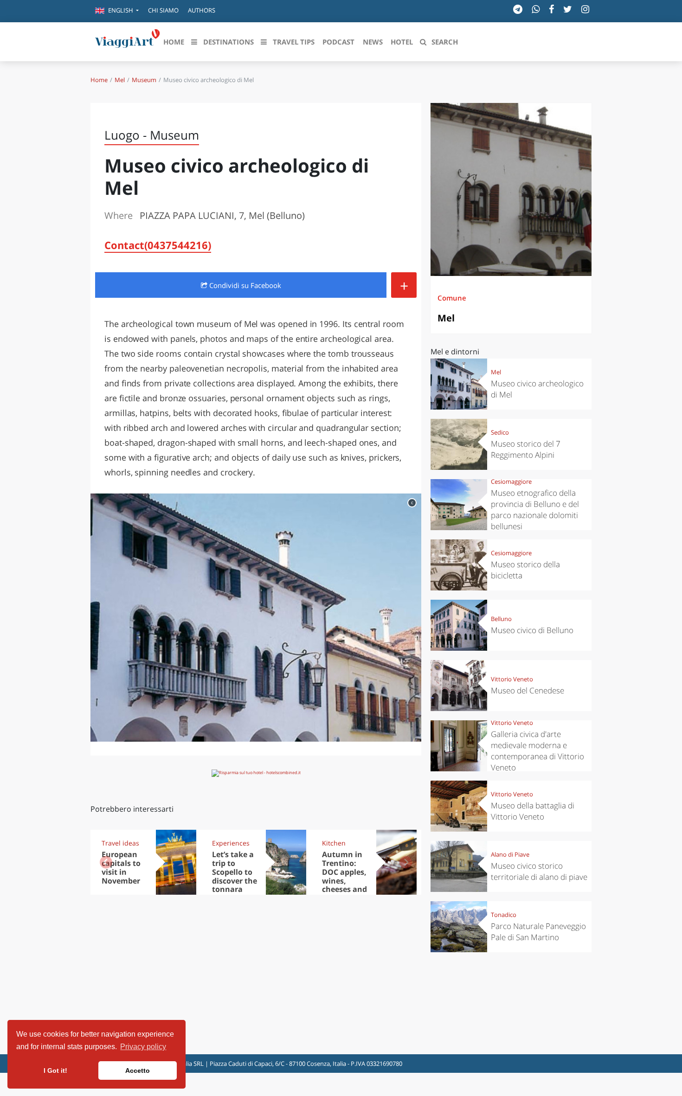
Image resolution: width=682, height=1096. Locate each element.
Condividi (244, 285)
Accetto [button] (137, 1070)
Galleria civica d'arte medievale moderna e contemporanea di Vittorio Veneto (537, 751)
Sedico (500, 432)
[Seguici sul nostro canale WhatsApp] (535, 9)
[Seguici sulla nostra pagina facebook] (551, 9)
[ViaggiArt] (127, 40)
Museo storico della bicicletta (525, 570)
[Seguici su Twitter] (567, 9)
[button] (116, 11)
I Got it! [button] (55, 1070)
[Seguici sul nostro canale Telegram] (518, 9)
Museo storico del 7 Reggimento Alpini (525, 449)
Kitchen (334, 843)
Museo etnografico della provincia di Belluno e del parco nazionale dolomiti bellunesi (535, 509)
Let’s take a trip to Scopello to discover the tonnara (234, 872)
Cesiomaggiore (511, 481)
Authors (201, 10)
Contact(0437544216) (157, 245)
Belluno (501, 619)
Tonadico (503, 914)
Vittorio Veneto (512, 679)
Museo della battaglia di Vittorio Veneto (532, 811)
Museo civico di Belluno (532, 630)
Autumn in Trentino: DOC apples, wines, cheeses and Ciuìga (344, 876)
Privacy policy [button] (143, 1047)
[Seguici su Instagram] (585, 9)
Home (99, 80)
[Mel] (511, 189)
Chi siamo (163, 10)
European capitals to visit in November (121, 867)
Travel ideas (120, 843)
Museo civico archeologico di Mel (537, 389)
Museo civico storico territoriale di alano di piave (539, 871)
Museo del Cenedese (527, 690)
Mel (120, 80)
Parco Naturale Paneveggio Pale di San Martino (538, 931)
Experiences (231, 843)
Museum (144, 80)
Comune (452, 297)
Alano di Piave (510, 854)
